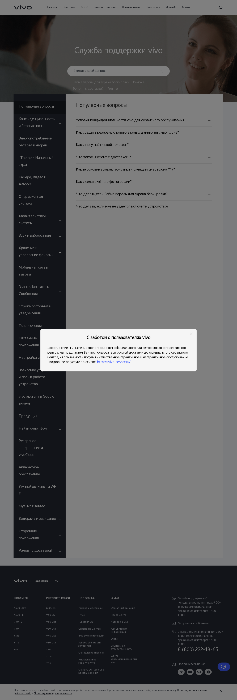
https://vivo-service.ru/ (113, 362)
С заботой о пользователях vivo (118, 338)
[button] (191, 334)
